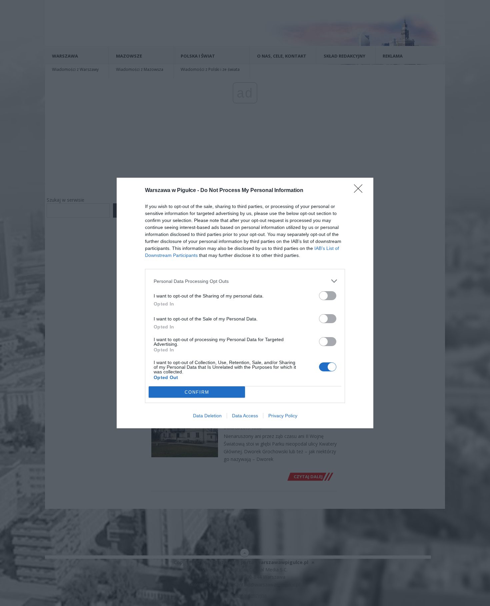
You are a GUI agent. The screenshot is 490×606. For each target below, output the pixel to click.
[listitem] (245, 281)
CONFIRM (197, 392)
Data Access (245, 415)
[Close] (360, 190)
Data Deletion (207, 415)
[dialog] (245, 303)
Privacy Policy (282, 415)
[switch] (327, 295)
